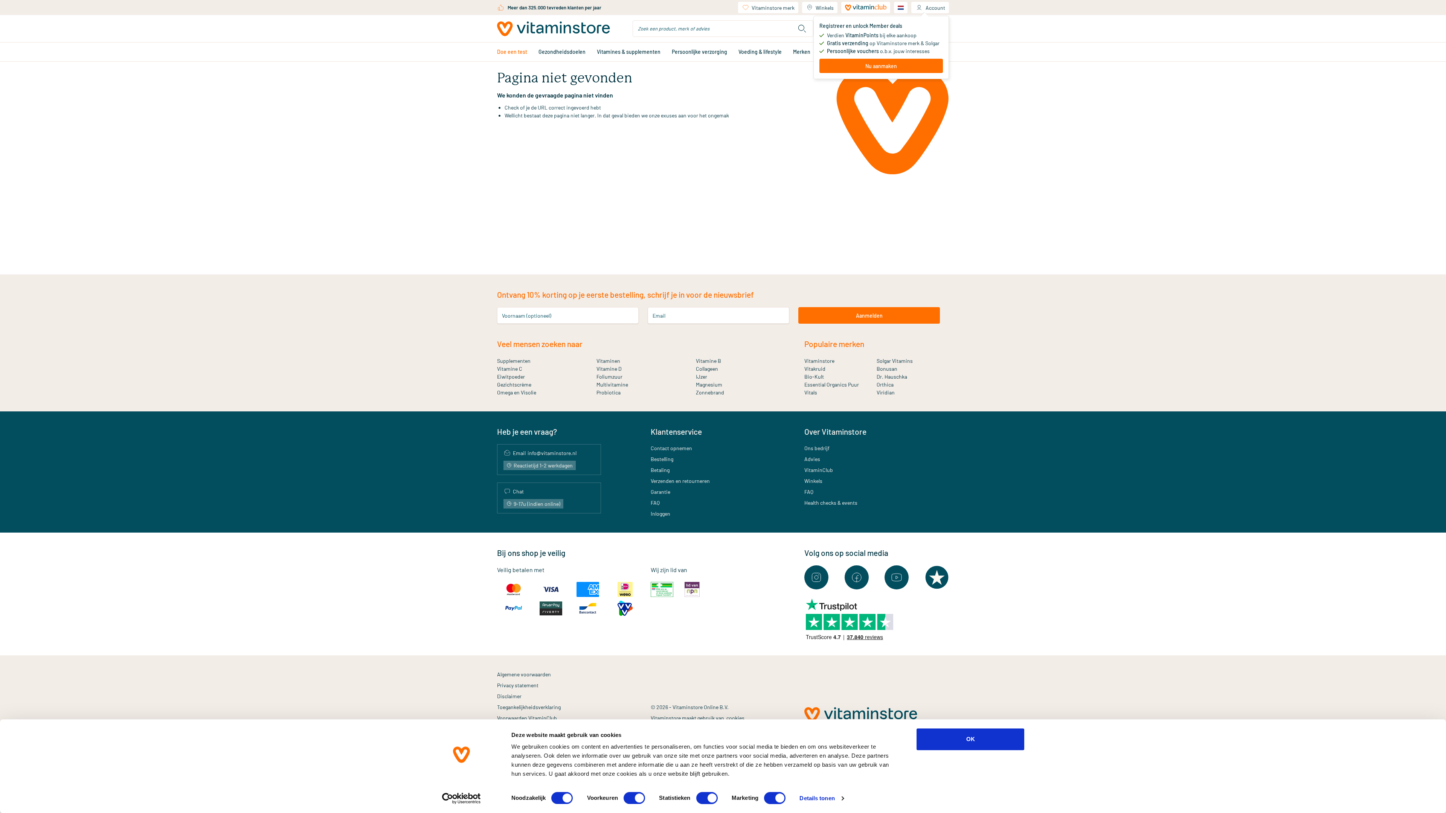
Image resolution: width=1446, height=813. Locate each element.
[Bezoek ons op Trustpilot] (937, 577)
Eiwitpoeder (511, 376)
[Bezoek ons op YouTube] (897, 577)
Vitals (810, 392)
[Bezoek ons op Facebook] (857, 577)
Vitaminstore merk (773, 8)
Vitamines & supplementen (628, 52)
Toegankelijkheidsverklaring (529, 707)
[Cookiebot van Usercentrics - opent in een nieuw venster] (461, 798)
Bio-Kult (814, 376)
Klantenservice (676, 431)
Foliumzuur (609, 376)
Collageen (707, 368)
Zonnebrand (710, 392)
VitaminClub (818, 470)
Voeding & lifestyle (760, 52)
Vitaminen (608, 361)
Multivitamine (612, 384)
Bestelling (662, 459)
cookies (735, 718)
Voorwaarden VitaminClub (527, 718)
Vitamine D (609, 368)
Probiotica (608, 392)
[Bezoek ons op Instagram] (816, 577)
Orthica (885, 384)
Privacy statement (517, 685)
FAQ (655, 502)
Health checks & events (830, 502)
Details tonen (816, 798)
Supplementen (514, 361)
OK (970, 739)
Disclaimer (509, 696)
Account (935, 8)
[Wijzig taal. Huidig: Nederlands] (901, 7)
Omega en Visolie (516, 392)
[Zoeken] (802, 28)
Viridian (886, 392)
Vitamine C (509, 368)
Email (659, 315)
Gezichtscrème (514, 384)
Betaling (660, 470)
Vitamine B (708, 361)
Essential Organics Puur (831, 384)
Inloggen (660, 513)
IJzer (701, 376)
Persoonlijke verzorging (699, 52)
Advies (812, 459)
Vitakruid (814, 368)
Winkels (825, 8)
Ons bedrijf (817, 448)
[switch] (634, 798)
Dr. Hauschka (892, 376)
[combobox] (723, 28)
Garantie (660, 492)
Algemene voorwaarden (524, 674)
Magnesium (709, 384)
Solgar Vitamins (895, 361)
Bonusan (887, 368)
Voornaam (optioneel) (526, 315)
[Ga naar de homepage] (553, 28)
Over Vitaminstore (835, 431)
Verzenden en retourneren (680, 481)
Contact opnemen (671, 448)
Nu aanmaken (881, 66)
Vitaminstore (819, 361)
